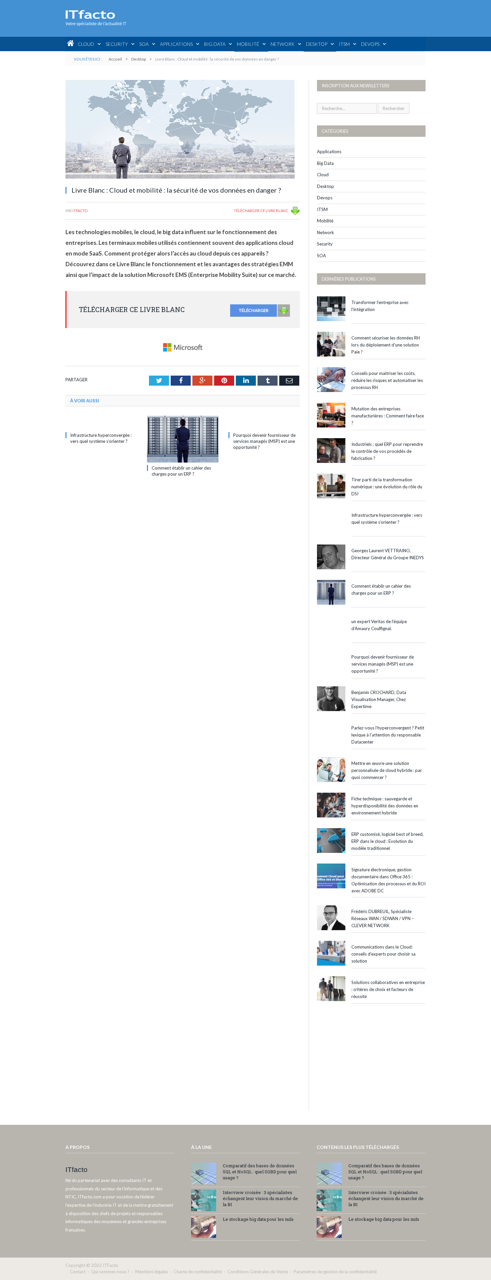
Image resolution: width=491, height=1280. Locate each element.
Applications (176, 44)
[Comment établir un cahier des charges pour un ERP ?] (182, 439)
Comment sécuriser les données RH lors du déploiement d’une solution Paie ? (385, 345)
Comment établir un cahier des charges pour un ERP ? (381, 589)
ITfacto (80, 210)
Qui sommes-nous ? (110, 1271)
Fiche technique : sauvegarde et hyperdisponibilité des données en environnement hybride (384, 805)
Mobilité (248, 44)
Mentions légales (151, 1271)
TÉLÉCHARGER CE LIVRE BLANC (261, 210)
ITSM (344, 44)
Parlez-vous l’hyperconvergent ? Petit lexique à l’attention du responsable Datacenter (387, 735)
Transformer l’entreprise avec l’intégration (379, 306)
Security (117, 44)
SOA (144, 44)
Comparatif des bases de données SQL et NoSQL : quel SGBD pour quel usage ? (260, 1172)
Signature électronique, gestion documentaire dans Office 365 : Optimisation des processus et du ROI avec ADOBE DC (388, 880)
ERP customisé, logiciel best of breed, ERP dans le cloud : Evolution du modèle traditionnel (387, 841)
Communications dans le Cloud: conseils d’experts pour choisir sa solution (383, 954)
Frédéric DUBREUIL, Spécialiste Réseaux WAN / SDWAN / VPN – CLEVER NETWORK (382, 918)
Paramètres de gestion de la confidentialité (335, 1271)
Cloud (86, 44)
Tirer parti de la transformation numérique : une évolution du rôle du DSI (386, 486)
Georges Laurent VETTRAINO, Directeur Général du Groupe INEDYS (387, 554)
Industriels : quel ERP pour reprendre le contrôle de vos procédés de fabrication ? (387, 451)
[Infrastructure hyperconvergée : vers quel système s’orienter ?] (101, 423)
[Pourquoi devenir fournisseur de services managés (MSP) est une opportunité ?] (264, 423)
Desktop (316, 44)
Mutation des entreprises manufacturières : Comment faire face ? (387, 415)
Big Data (214, 44)
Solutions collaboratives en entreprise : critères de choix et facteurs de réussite (388, 989)
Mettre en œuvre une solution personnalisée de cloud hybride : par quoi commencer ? (386, 770)
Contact (78, 1271)
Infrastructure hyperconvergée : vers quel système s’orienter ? (386, 518)
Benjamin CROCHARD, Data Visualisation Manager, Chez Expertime (378, 699)
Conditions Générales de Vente (257, 1271)
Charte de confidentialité (198, 1271)
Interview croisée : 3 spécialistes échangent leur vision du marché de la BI (260, 1198)
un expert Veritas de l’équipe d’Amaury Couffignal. (379, 625)
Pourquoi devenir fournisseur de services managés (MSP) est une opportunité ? (264, 441)
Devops (370, 44)
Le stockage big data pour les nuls (258, 1219)
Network (283, 44)
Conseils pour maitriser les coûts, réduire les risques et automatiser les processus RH (387, 380)
